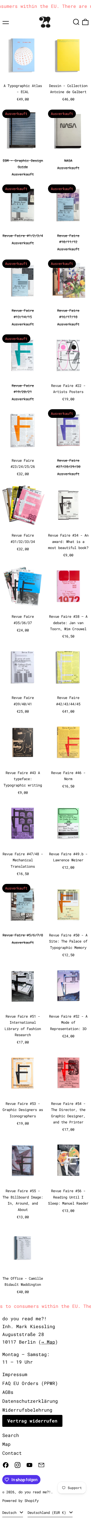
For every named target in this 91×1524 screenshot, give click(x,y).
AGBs (7, 1392)
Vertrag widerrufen (32, 1421)
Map (6, 1444)
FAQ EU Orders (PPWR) (30, 1383)
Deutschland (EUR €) (48, 1512)
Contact (12, 1453)
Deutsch (10, 1512)
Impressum (14, 1374)
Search (10, 1435)
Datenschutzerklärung (30, 1401)
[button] (76, 22)
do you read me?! (34, 1491)
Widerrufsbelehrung (27, 1410)
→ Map (48, 1342)
